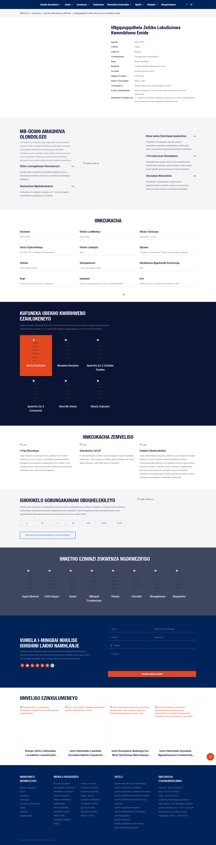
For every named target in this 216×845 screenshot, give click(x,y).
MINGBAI (24, 13)
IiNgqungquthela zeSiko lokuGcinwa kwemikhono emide (97, 13)
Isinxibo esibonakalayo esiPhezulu (57, 13)
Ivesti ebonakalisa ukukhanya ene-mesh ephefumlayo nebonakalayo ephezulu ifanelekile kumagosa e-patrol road (130, 753)
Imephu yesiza (50, 840)
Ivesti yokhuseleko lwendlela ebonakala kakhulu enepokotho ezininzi (85, 753)
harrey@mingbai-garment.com (178, 799)
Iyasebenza (36, 13)
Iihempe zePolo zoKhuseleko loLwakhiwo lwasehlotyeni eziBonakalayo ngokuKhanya (40, 753)
